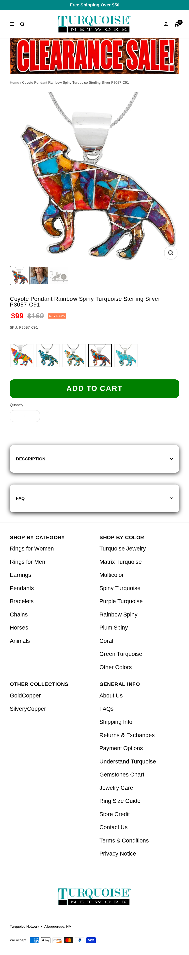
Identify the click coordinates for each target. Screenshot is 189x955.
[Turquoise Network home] (94, 893)
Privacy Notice (117, 854)
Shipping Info (115, 722)
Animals (20, 641)
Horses (19, 628)
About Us (111, 696)
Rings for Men (27, 562)
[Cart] (176, 24)
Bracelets (22, 601)
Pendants (22, 588)
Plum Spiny (113, 628)
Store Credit (114, 814)
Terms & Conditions (124, 841)
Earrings (20, 575)
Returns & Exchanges (127, 735)
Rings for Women (32, 549)
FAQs (106, 709)
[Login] (166, 24)
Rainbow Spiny (118, 615)
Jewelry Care (116, 788)
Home (14, 82)
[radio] (21, 355)
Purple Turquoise (121, 601)
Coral (106, 641)
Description (31, 459)
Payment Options (121, 748)
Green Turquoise (120, 654)
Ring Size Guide (120, 801)
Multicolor (111, 575)
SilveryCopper (28, 709)
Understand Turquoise (127, 762)
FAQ (20, 498)
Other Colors (115, 667)
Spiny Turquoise (120, 588)
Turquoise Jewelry (122, 549)
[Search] (22, 24)
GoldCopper (25, 696)
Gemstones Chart (121, 775)
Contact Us (113, 827)
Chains (19, 615)
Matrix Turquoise (120, 562)
